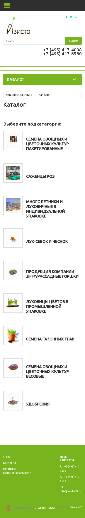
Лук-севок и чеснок (47, 241)
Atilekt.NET (76, 507)
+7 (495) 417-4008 (62, 49)
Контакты (9, 462)
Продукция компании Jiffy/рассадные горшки (52, 273)
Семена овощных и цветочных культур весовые (47, 371)
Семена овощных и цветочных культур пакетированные (47, 144)
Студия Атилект (45, 507)
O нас (6, 457)
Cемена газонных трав (50, 339)
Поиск (73, 41)
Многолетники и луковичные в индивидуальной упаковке (45, 208)
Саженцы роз (40, 176)
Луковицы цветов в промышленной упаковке (47, 306)
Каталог (44, 94)
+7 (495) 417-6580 (62, 53)
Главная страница (17, 94)
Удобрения (38, 404)
